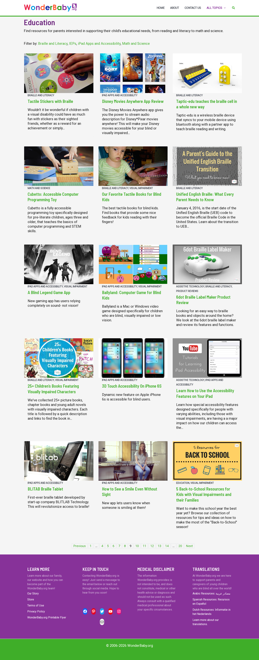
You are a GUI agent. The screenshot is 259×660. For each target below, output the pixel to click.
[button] (233, 8)
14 (167, 546)
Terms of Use (35, 605)
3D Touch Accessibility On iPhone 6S (132, 385)
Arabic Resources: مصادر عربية (211, 593)
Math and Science (136, 43)
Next (189, 546)
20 (180, 546)
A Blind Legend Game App (49, 292)
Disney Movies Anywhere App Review (133, 101)
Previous (79, 546)
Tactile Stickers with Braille (50, 101)
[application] (224, 8)
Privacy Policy (36, 611)
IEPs (72, 43)
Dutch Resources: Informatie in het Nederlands (211, 612)
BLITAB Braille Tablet (45, 488)
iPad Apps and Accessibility (99, 43)
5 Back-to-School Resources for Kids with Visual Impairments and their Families (203, 494)
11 (144, 546)
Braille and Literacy (52, 43)
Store (30, 599)
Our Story (33, 593)
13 (159, 546)
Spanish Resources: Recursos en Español (211, 601)
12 (152, 546)
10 (137, 546)
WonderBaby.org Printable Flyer (46, 617)
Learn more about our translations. (206, 622)
